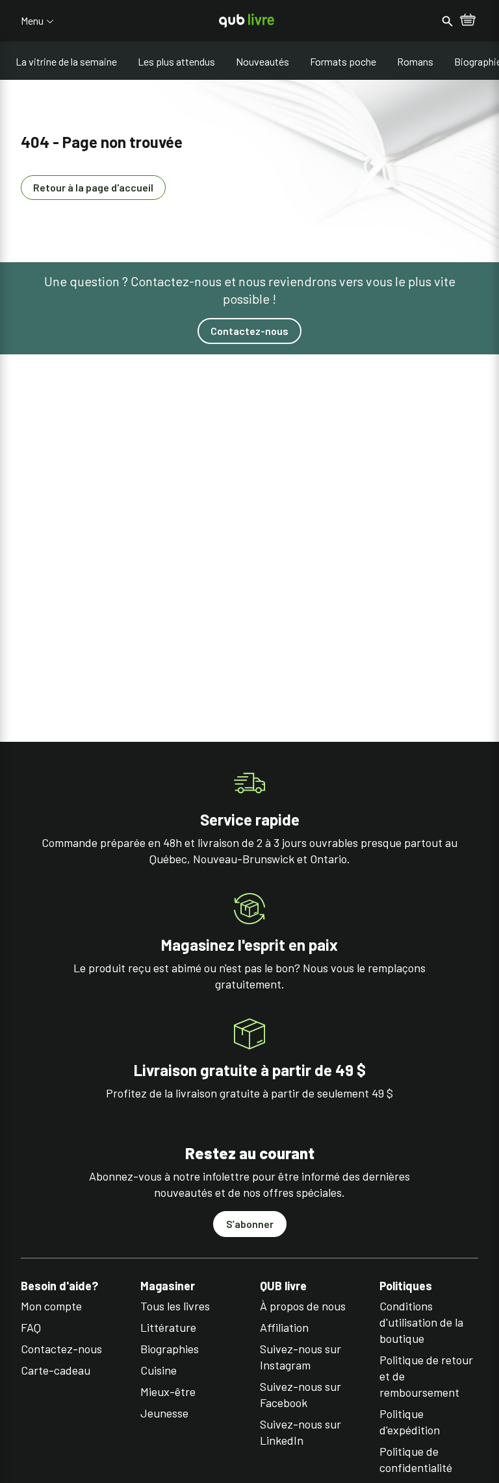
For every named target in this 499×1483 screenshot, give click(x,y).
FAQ (31, 1327)
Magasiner (167, 1286)
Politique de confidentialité (415, 1459)
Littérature (168, 1327)
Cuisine (158, 1370)
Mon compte (51, 1306)
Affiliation (284, 1327)
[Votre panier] (467, 20)
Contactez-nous (249, 331)
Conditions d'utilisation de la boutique (421, 1322)
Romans (415, 61)
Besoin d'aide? (59, 1286)
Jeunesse (164, 1413)
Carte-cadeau (55, 1370)
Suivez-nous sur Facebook (300, 1394)
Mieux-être (168, 1391)
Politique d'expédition (409, 1421)
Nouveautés (262, 61)
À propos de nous (303, 1306)
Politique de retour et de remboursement (426, 1376)
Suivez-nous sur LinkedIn (300, 1432)
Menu (32, 21)
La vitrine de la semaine (66, 61)
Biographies (169, 1349)
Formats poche (343, 61)
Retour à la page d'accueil (93, 187)
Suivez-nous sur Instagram (300, 1357)
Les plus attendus (176, 61)
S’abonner (250, 1224)
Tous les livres (175, 1306)
